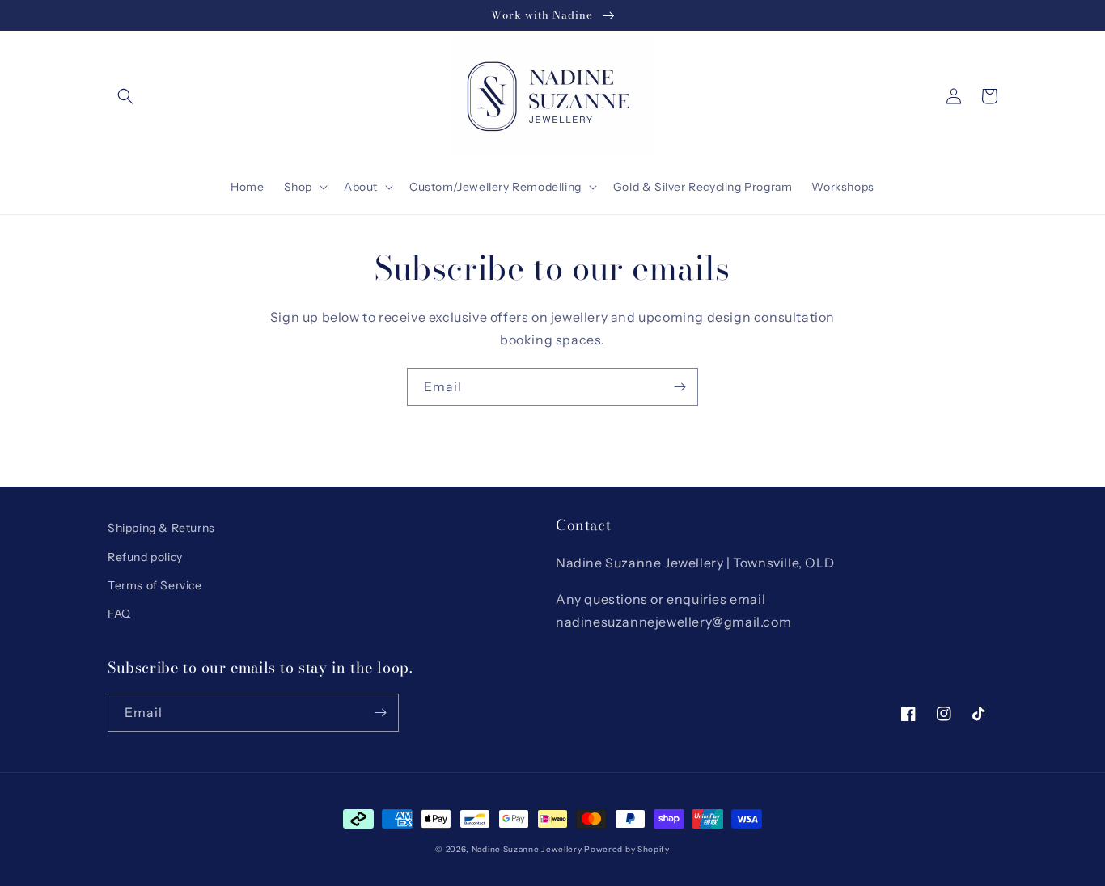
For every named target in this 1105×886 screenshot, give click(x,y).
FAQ (119, 613)
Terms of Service (155, 585)
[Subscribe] (679, 387)
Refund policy (145, 557)
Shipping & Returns (161, 528)
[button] (125, 96)
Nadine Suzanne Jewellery (527, 849)
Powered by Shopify (627, 849)
